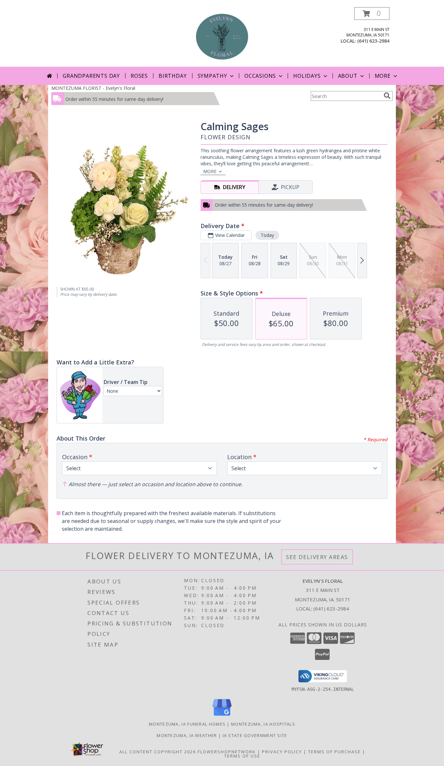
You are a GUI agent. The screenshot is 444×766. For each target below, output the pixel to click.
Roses (139, 75)
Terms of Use (242, 756)
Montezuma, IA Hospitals (263, 724)
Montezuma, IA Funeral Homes (187, 724)
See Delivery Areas (317, 557)
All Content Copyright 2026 (157, 752)
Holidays (306, 75)
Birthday (173, 75)
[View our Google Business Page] (222, 716)
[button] (371, 13)
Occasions (260, 75)
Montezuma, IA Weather (187, 735)
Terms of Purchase (334, 752)
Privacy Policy (282, 752)
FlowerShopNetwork (227, 752)
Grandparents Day (91, 75)
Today (267, 235)
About (348, 75)
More (383, 75)
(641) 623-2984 (373, 41)
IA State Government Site (255, 735)
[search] (387, 95)
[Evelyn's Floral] (222, 37)
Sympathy (212, 75)
